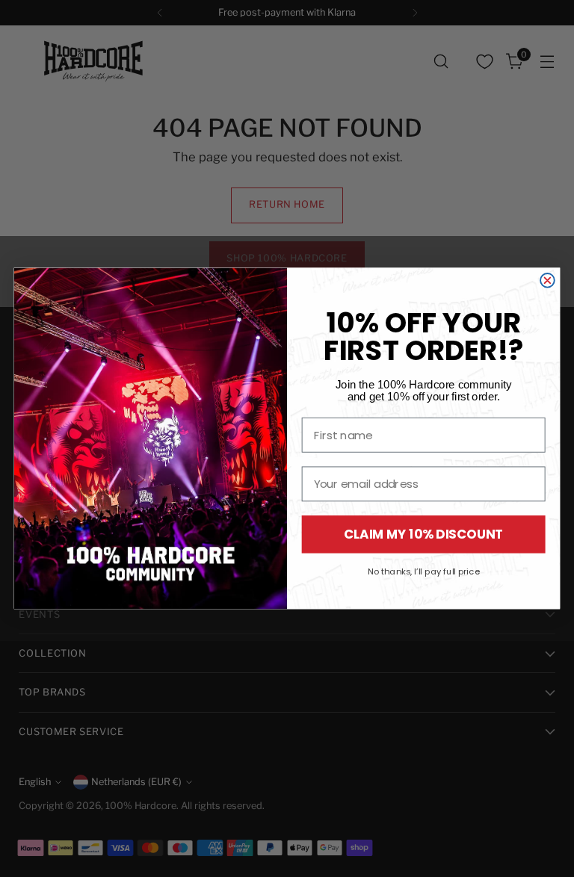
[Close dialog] (547, 280)
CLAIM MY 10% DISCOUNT (424, 534)
